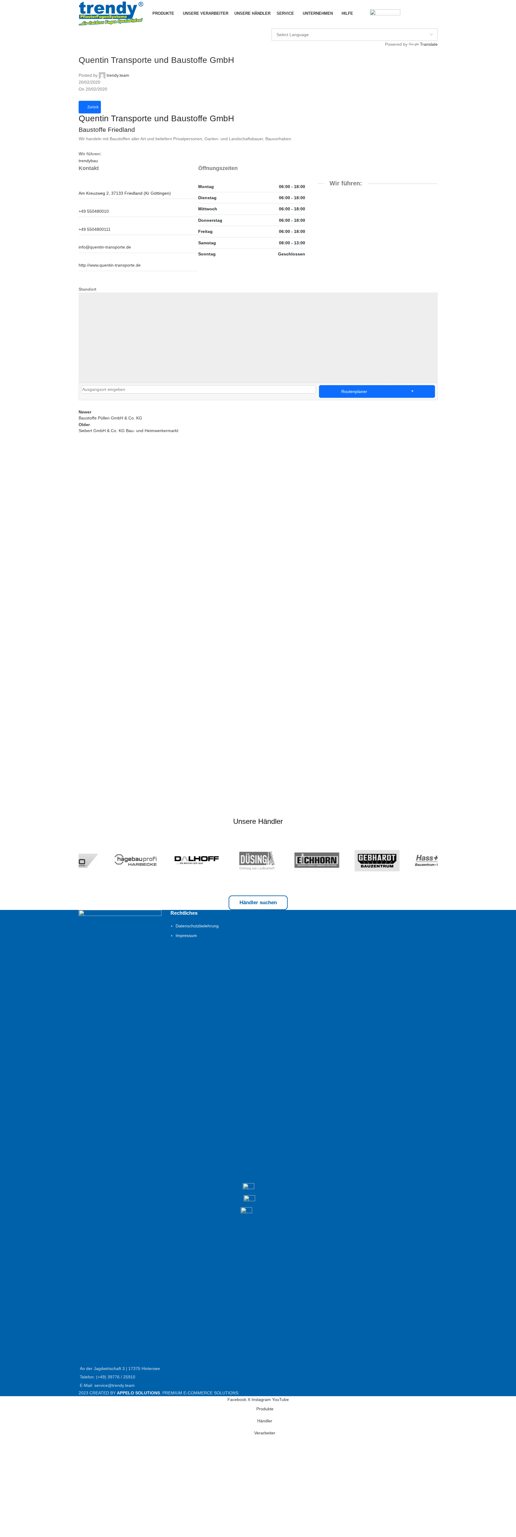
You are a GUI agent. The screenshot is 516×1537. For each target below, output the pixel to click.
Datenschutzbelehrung (197, 925)
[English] (274, 24)
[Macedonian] (433, 24)
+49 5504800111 (95, 229)
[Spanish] (383, 24)
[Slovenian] (376, 24)
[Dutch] (311, 24)
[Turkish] (296, 24)
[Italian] (318, 24)
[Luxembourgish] (354, 24)
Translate (429, 44)
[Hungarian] (419, 24)
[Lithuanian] (361, 24)
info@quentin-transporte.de (105, 247)
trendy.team (118, 75)
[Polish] (303, 24)
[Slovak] (426, 24)
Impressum (186, 935)
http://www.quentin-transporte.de (110, 265)
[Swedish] (390, 24)
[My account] (361, 14)
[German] (282, 24)
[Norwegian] (368, 24)
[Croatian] (412, 24)
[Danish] (339, 24)
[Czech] (332, 24)
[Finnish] (347, 24)
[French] (289, 24)
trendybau (88, 160)
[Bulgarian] (325, 24)
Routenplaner (354, 391)
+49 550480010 (94, 211)
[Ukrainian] (397, 24)
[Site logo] (111, 13)
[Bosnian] (405, 24)
